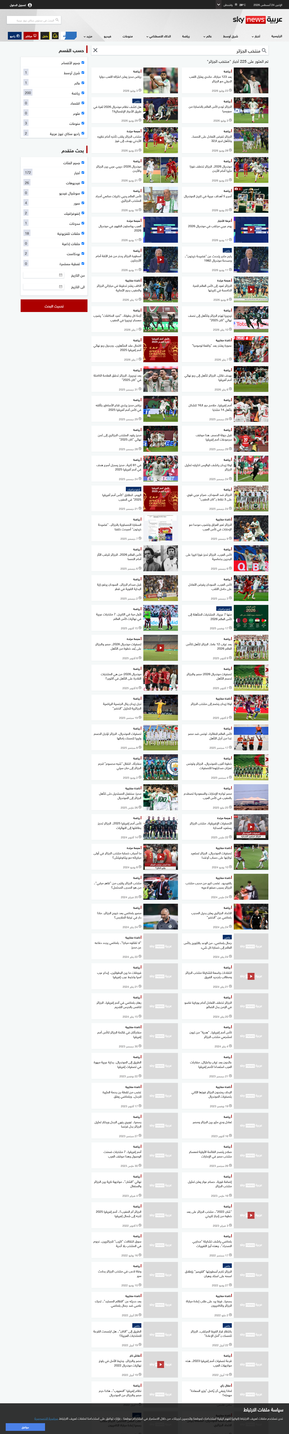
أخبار (257, 35)
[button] (31, 36)
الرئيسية (277, 35)
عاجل (45, 35)
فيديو (107, 35)
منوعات (128, 35)
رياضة (186, 35)
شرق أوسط (230, 35)
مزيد (89, 35)
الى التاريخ (78, 286)
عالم (209, 35)
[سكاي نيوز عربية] (257, 20)
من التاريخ (78, 275)
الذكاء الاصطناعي (160, 35)
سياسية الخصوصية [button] (46, 1418)
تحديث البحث (54, 306)
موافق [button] (25, 1426)
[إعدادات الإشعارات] (55, 35)
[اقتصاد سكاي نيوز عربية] (69, 36)
